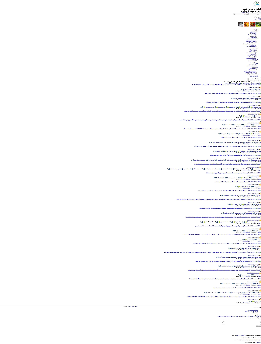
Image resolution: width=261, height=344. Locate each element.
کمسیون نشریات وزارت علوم (251, 311)
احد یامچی (237, 266)
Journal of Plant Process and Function (249, 340)
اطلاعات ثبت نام (252, 60)
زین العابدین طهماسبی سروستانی (242, 168)
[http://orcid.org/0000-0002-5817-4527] (243, 116)
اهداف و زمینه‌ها (252, 34)
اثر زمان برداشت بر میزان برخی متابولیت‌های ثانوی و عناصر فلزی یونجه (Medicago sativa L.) (227, 102)
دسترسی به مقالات (251, 55)
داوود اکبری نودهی (224, 292)
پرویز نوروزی (235, 204)
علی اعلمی (220, 160)
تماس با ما (256, 63)
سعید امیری (258, 213)
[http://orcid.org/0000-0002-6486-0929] (243, 204)
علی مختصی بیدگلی (197, 168)
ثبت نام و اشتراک (254, 59)
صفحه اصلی (255, 29)
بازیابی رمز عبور (257, 19)
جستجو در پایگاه (252, 69)
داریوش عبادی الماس (226, 266)
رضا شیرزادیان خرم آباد (232, 160)
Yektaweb (259, 342)
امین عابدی (211, 160)
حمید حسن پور (248, 115)
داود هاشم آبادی (220, 177)
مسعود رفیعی (249, 213)
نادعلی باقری (238, 221)
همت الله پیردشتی (226, 168)
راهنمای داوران (252, 49)
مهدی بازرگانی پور (236, 248)
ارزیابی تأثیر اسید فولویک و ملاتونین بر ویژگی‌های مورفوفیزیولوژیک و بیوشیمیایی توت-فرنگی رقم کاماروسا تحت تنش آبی (221, 146)
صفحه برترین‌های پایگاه (250, 72)
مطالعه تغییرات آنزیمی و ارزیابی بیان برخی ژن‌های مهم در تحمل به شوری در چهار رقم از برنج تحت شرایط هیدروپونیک (221, 261)
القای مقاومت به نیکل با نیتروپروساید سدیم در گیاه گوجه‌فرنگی (234, 137)
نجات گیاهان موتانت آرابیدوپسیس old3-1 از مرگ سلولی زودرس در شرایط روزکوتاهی (229, 155)
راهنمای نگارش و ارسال (252, 38)
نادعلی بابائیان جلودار (225, 221)
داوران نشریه (253, 50)
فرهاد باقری (258, 195)
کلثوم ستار (258, 89)
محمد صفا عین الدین (256, 151)
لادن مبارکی (258, 204)
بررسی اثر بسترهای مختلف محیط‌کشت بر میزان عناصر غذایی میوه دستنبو (231, 181)
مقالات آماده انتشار (254, 76)
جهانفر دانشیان (238, 213)
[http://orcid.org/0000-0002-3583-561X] (241, 177)
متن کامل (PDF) (246, 90)
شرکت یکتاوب (255, 312)
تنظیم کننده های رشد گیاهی (223, 316)
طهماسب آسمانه (248, 89)
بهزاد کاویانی (246, 177)
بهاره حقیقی (258, 230)
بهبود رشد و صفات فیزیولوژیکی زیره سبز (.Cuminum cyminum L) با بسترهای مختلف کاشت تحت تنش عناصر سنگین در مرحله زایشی (218, 270)
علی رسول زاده (230, 151)
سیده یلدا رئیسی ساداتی (239, 98)
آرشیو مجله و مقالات (253, 51)
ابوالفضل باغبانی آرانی (224, 257)
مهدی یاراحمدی (244, 160)
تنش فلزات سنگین (234, 316)
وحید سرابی (237, 124)
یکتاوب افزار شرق (246, 337)
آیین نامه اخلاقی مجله (253, 74)
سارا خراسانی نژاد (257, 133)
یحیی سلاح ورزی (238, 142)
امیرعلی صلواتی (216, 142)
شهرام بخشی (258, 292)
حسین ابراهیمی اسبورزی (255, 257)
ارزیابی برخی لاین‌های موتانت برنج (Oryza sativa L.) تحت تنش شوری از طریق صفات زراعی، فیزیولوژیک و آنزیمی (222, 190)
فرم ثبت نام (253, 61)
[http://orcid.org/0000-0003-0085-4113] (251, 107)
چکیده (259, 90)
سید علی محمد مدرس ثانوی (212, 168)
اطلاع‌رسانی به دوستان (250, 73)
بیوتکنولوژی (241, 316)
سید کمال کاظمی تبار (210, 221)
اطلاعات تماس (252, 64)
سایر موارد (247, 316)
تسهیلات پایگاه (255, 67)
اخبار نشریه (253, 36)
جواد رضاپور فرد (248, 204)
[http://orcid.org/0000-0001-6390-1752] (239, 107)
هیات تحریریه (253, 33)
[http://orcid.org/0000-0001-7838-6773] (225, 151)
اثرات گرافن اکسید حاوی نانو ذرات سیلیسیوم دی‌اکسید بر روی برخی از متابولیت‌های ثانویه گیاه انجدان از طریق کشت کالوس (220, 243)
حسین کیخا (223, 133)
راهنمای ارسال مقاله (251, 41)
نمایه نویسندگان (252, 56)
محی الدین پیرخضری (232, 177)
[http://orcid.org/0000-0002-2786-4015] (251, 133)
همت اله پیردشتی (248, 195)
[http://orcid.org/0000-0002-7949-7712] (204, 107)
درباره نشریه (253, 32)
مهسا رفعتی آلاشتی (175, 168)
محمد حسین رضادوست (199, 160)
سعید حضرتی (258, 124)
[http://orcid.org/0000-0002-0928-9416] (204, 222)
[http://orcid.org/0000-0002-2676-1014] (231, 204)
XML (133, 306)
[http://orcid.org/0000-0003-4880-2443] (239, 186)
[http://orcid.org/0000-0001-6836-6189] (228, 107)
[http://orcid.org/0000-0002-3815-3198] (246, 239)
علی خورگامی (227, 213)
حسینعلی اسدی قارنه (245, 186)
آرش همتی (218, 151)
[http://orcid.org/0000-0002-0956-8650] (217, 107)
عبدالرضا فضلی (257, 274)
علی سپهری (250, 239)
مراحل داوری (253, 45)
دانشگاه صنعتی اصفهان (253, 310)
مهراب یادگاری (257, 301)
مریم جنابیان (226, 195)
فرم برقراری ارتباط (251, 65)
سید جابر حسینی (257, 168)
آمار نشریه (253, 37)
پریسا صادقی (258, 115)
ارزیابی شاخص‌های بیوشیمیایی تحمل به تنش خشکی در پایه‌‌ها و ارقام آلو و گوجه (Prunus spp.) (227, 172)
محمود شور (237, 283)
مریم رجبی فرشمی (256, 160)
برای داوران (255, 47)
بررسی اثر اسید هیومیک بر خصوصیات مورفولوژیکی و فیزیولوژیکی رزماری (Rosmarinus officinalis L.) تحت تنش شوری (221, 225)
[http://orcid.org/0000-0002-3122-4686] (253, 301)
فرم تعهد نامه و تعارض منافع (249, 43)
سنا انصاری (258, 283)
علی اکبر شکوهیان (244, 151)
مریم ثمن (259, 239)
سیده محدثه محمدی (211, 292)
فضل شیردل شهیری (236, 292)
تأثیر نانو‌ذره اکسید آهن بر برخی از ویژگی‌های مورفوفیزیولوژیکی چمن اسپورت (230, 287)
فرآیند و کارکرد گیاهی (241, 335)
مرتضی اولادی (236, 195)
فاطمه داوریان (233, 133)
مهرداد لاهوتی (232, 107)
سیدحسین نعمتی (248, 283)
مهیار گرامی (248, 292)
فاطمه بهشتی (244, 133)
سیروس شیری (247, 124)
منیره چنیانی (244, 107)
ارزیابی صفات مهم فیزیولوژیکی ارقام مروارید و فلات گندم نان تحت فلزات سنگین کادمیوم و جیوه (226, 93)
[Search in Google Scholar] (255, 89)
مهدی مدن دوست (246, 274)
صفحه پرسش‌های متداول (250, 71)
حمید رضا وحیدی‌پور (256, 107)
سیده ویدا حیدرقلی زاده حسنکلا (254, 221)
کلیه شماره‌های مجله (251, 52)
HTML (129, 306)
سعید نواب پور (258, 266)
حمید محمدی (228, 124)
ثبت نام (259, 18)
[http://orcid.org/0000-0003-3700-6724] (219, 222)
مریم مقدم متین (208, 107)
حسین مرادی (239, 230)
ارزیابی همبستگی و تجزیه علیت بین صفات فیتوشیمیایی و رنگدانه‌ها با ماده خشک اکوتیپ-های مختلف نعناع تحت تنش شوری (221, 164)
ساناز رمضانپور (247, 266)
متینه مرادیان (248, 142)
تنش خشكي (258, 316)
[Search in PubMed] (253, 89)
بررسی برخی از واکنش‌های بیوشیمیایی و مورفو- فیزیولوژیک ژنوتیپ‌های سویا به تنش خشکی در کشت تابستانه (223, 208)
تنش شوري (252, 316)
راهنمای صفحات (252, 68)
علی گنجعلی (220, 107)
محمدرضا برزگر (257, 186)
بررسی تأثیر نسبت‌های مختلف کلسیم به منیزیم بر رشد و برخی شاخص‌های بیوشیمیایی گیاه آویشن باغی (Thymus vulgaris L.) (220, 84)
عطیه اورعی (258, 142)
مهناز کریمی (249, 230)
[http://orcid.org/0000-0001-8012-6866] (234, 222)
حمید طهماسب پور (257, 177)
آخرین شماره (253, 54)
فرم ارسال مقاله (252, 42)
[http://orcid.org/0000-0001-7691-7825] (246, 222)
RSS (136, 306)
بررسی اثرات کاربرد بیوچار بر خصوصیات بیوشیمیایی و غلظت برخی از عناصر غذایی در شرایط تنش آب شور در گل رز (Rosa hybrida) (218, 278)
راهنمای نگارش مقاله (251, 39)
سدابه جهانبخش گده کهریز (255, 98)
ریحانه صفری (258, 248)
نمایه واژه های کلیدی (251, 58)
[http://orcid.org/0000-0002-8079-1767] (238, 151)
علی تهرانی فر (226, 142)
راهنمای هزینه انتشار (251, 46)
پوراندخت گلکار (247, 248)
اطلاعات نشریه (254, 30)
